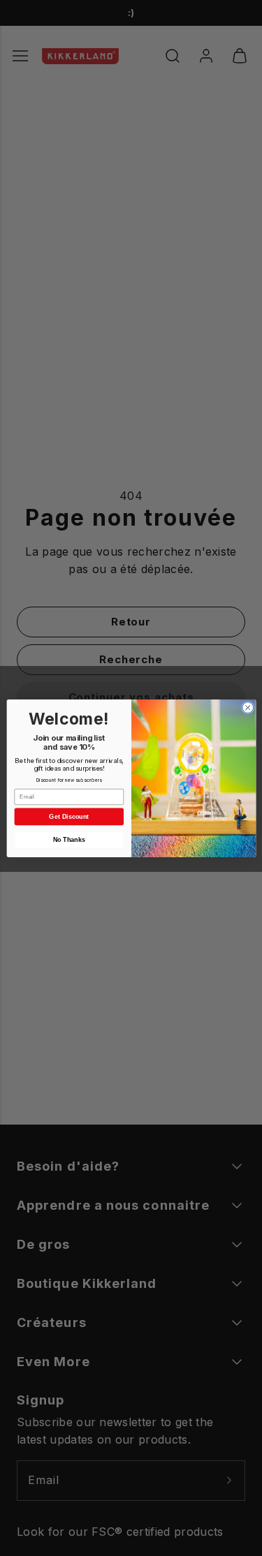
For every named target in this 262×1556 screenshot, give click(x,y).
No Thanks (68, 839)
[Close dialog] (247, 707)
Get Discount (69, 816)
